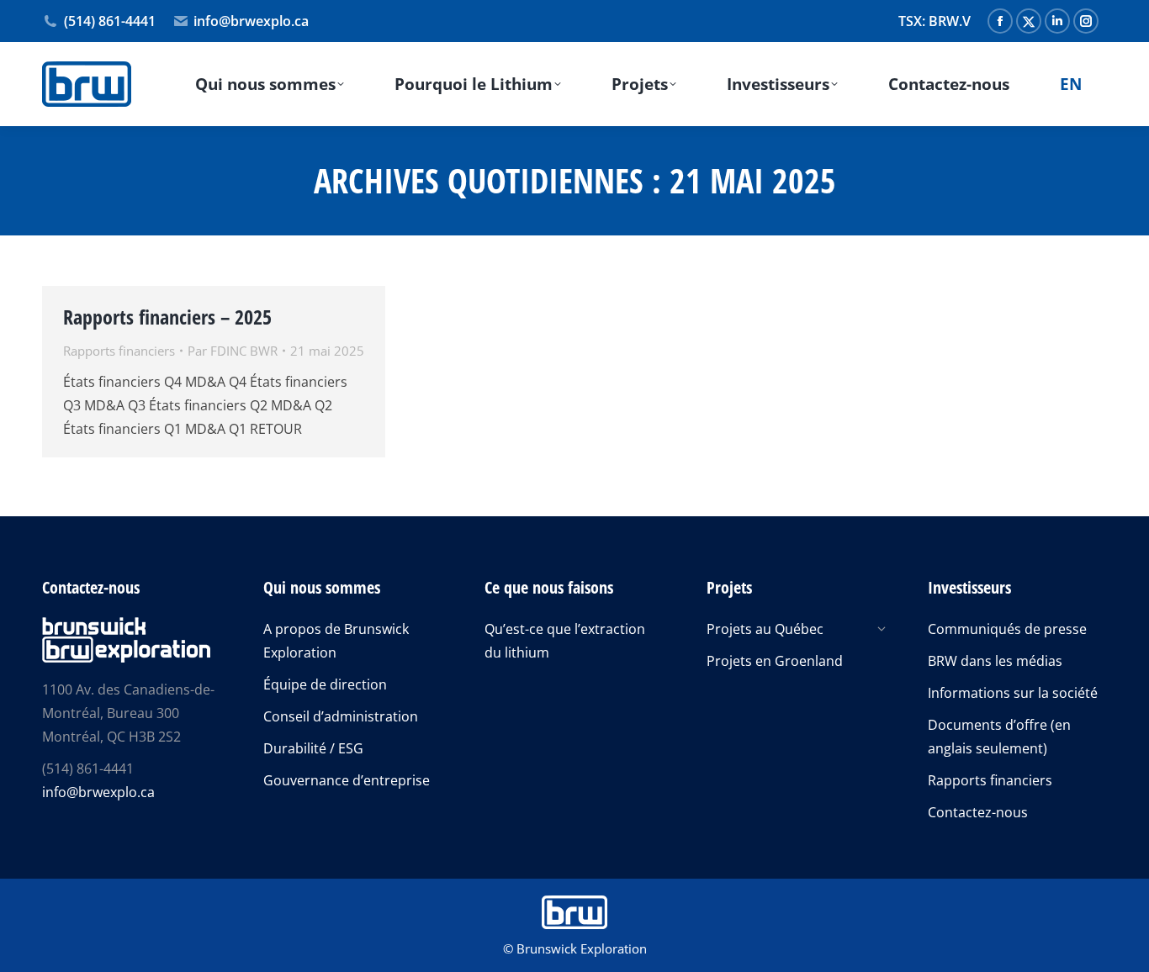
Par (233, 350)
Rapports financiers (119, 350)
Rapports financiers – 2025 (167, 316)
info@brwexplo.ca (251, 21)
